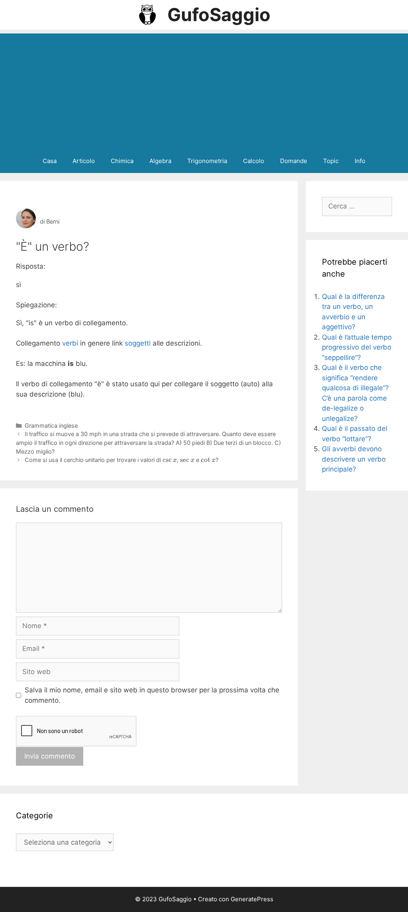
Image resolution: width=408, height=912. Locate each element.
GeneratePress (252, 899)
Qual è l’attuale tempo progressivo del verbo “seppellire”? (357, 347)
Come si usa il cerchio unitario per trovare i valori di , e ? (121, 459)
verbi (70, 343)
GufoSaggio (219, 15)
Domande (293, 161)
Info (360, 161)
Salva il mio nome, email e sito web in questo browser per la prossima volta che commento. (152, 695)
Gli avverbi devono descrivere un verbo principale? (354, 459)
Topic (331, 161)
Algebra (160, 161)
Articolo (84, 161)
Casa (50, 161)
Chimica (122, 161)
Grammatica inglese (51, 425)
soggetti (138, 343)
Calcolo (253, 161)
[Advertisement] (204, 89)
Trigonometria (207, 161)
